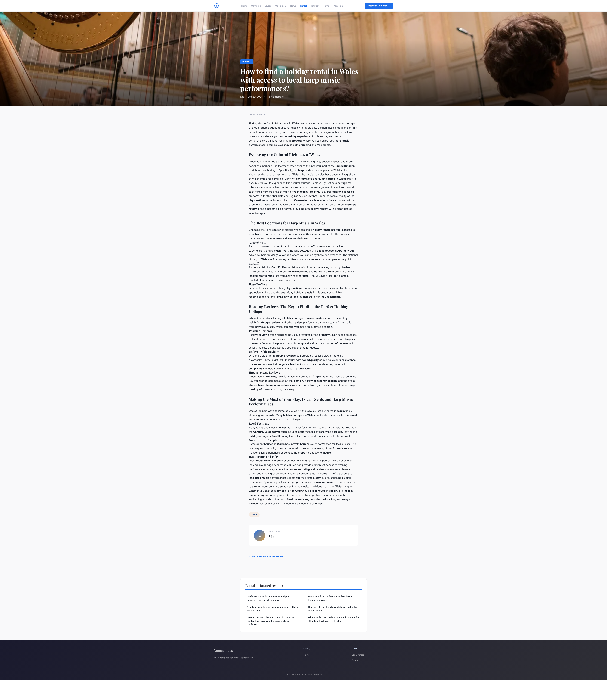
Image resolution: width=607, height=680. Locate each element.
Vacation (338, 5)
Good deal (280, 5)
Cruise (268, 5)
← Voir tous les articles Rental (266, 556)
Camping (256, 5)
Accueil (252, 114)
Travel (326, 5)
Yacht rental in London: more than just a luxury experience (330, 598)
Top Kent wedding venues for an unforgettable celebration (272, 608)
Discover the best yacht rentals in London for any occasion (332, 608)
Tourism (315, 5)
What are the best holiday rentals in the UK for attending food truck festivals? (333, 619)
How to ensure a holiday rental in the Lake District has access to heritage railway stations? (270, 621)
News (293, 5)
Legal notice (358, 654)
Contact (356, 660)
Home (244, 5)
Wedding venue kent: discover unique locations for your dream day (268, 598)
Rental (303, 5)
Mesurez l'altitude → (379, 5)
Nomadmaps (223, 650)
